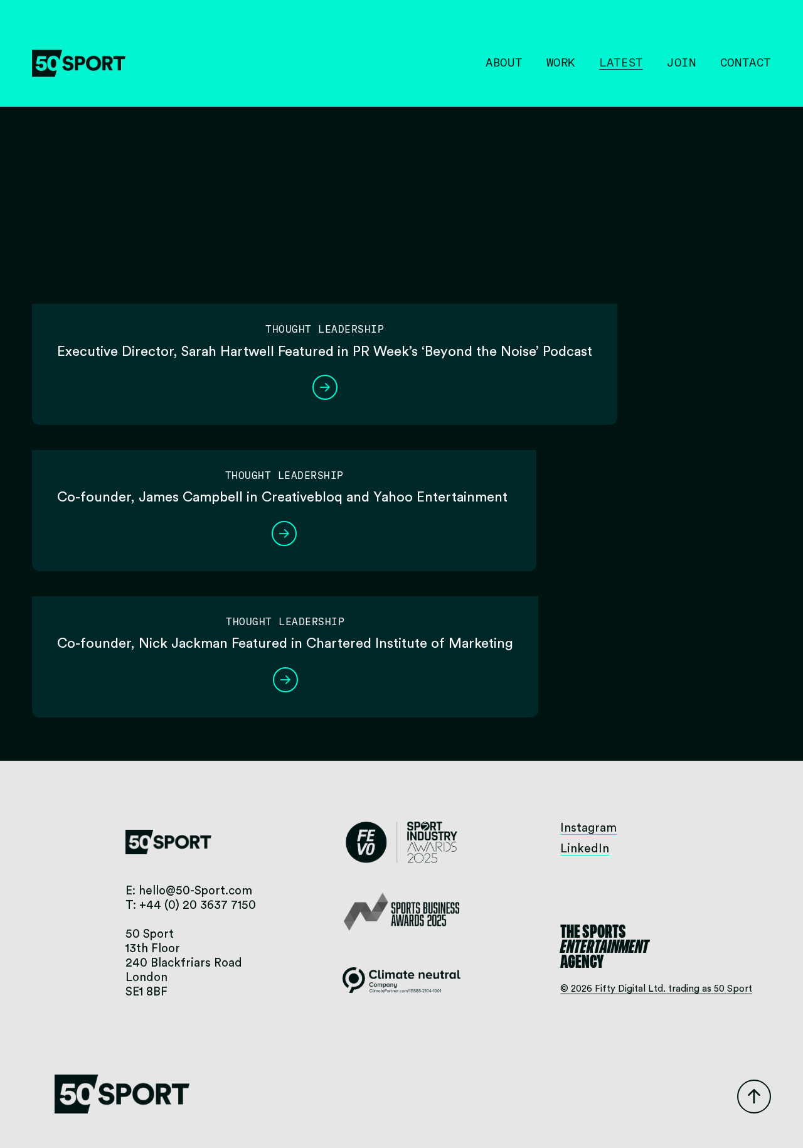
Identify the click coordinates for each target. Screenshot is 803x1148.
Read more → (325, 387)
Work (560, 62)
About (504, 62)
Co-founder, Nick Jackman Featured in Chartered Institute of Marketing (285, 643)
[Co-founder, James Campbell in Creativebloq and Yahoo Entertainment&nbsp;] (284, 445)
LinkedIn (584, 849)
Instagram (588, 828)
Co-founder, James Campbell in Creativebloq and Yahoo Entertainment (284, 497)
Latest (620, 62)
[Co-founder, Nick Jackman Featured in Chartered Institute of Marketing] (285, 591)
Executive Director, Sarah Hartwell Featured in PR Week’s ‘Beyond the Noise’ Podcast (324, 351)
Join (681, 62)
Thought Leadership (324, 329)
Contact (745, 62)
